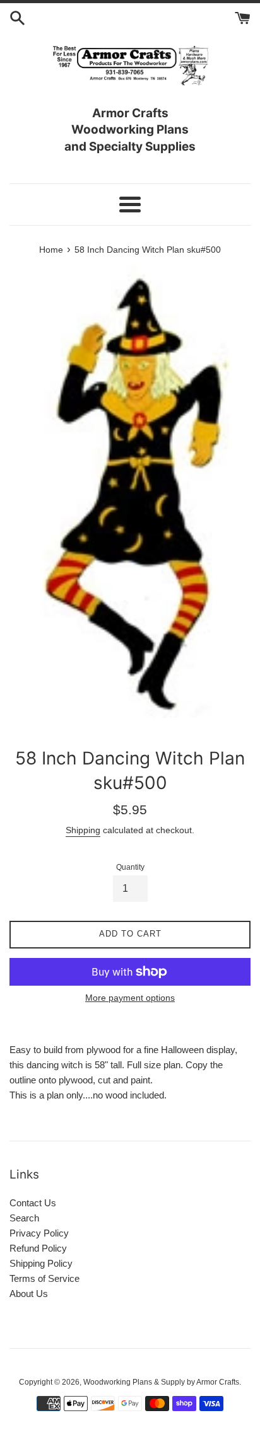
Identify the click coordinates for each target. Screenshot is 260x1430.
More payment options (130, 998)
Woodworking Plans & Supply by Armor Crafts (161, 1382)
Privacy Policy (39, 1233)
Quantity (130, 867)
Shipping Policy (41, 1263)
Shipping (83, 830)
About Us (28, 1293)
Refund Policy (38, 1248)
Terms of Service (44, 1278)
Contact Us (32, 1202)
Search (24, 1218)
